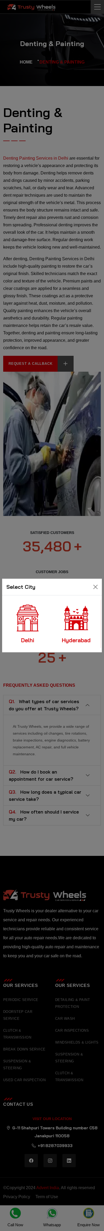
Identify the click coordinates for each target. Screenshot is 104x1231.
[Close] (95, 587)
